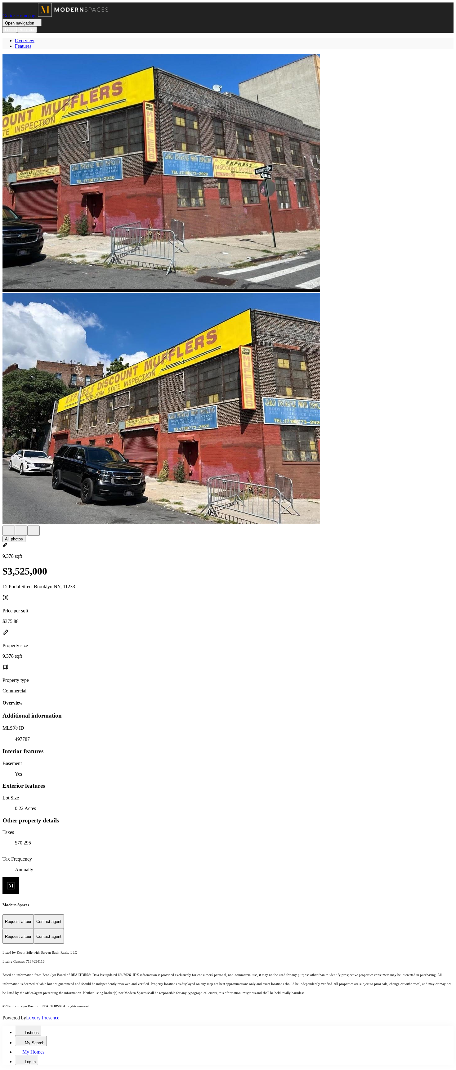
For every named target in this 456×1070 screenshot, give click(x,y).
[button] (228, 173)
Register (27, 29)
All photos (14, 539)
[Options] (8, 531)
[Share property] (33, 531)
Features (23, 46)
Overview (24, 40)
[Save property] (21, 531)
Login (10, 29)
